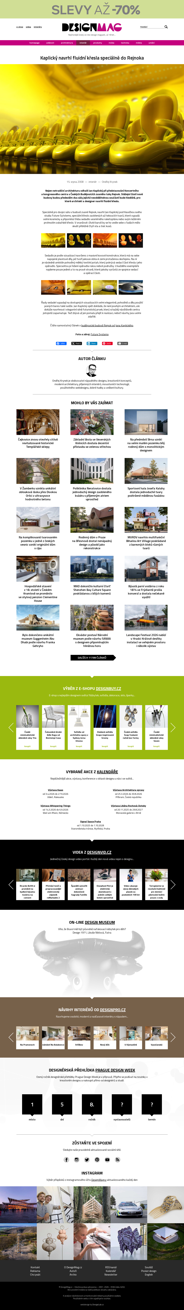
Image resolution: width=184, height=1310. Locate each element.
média (139, 42)
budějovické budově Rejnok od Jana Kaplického (107, 325)
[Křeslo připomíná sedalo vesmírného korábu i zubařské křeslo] (131, 240)
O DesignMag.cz (73, 1267)
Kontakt (35, 1267)
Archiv (73, 1274)
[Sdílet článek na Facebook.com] (61, 343)
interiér (83, 42)
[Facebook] (66, 1160)
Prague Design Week (115, 1070)
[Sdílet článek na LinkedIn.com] (92, 343)
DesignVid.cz (99, 852)
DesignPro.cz (113, 1010)
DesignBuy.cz (108, 688)
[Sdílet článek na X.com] (76, 343)
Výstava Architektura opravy (128, 790)
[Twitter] (87, 1160)
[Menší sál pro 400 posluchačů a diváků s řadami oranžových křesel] (53, 287)
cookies (117, 1295)
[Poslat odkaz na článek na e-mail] (122, 343)
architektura (67, 42)
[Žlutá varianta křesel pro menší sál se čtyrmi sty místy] (79, 240)
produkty (97, 42)
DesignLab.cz (98, 1304)
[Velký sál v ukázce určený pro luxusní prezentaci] (105, 287)
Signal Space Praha (90, 821)
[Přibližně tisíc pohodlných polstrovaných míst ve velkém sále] (79, 287)
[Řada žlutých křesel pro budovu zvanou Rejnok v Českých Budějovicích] (92, 119)
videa (28, 26)
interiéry (38, 26)
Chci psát (35, 1274)
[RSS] (117, 1160)
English (149, 1274)
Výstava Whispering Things (55, 806)
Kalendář (111, 1271)
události (50, 42)
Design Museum (100, 922)
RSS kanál (111, 1267)
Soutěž (149, 1267)
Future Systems (100, 334)
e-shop (19, 26)
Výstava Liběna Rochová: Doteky (128, 806)
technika (125, 42)
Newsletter (110, 1274)
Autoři (73, 1271)
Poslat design (148, 1271)
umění (152, 42)
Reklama (35, 1271)
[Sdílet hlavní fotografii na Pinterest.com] (107, 343)
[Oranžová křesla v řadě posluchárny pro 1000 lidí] (105, 240)
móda (111, 42)
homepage (34, 42)
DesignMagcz (98, 1180)
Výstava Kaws (55, 790)
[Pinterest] (97, 1160)
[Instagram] (76, 1160)
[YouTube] (107, 1160)
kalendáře (107, 772)
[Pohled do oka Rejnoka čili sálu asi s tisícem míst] (131, 287)
